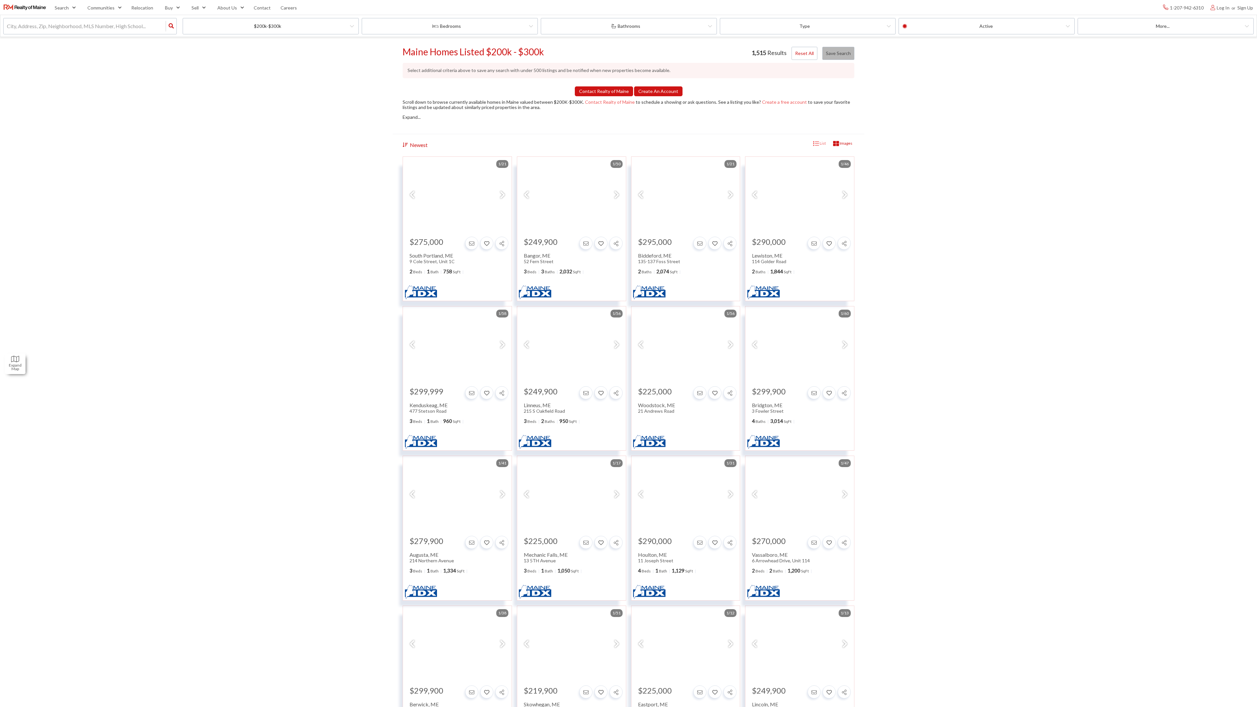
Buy (169, 7)
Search (62, 7)
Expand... (412, 117)
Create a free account (784, 102)
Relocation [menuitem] (142, 7)
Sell (195, 7)
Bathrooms (629, 26)
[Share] (501, 243)
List (822, 143)
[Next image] (502, 195)
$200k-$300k (267, 26)
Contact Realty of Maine (610, 102)
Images (845, 143)
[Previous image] (412, 195)
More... (1163, 26)
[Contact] (471, 243)
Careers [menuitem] (289, 7)
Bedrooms (450, 26)
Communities (101, 7)
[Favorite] (486, 243)
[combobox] (7, 26)
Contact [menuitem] (262, 7)
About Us (227, 7)
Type (804, 26)
